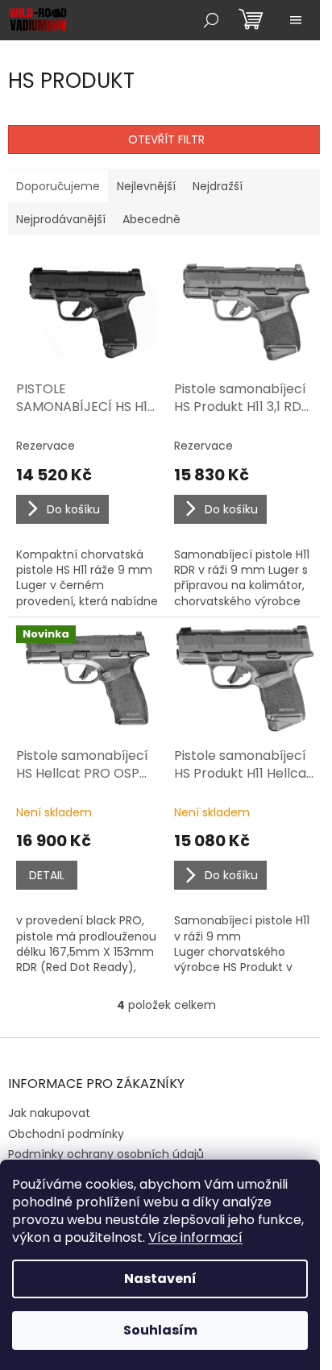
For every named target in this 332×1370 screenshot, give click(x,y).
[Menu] (296, 20)
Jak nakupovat (49, 1113)
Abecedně (151, 219)
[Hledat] (211, 20)
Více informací (195, 1237)
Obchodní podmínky (66, 1134)
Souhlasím (160, 1330)
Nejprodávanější (61, 219)
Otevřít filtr (166, 139)
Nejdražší (218, 186)
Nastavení (160, 1278)
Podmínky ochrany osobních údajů (106, 1154)
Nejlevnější (146, 186)
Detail (46, 875)
